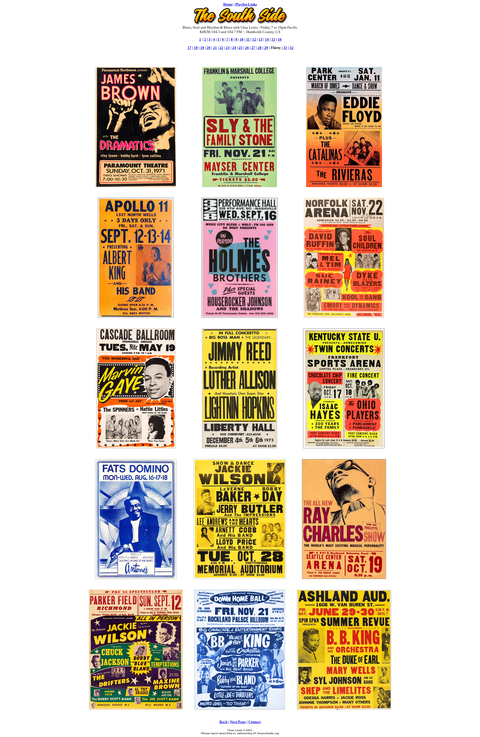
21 (215, 48)
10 (242, 39)
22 (221, 48)
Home (228, 4)
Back (223, 722)
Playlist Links (246, 4)
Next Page (238, 722)
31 (285, 48)
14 (267, 39)
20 (209, 48)
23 (228, 48)
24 (234, 48)
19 (202, 48)
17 (189, 48)
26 (247, 48)
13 (260, 39)
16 (280, 39)
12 (254, 39)
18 (196, 48)
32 (292, 48)
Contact (254, 722)
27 (253, 48)
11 (248, 39)
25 (240, 48)
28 (260, 48)
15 (273, 39)
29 (266, 48)
